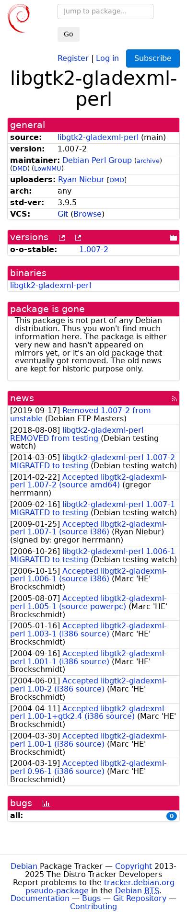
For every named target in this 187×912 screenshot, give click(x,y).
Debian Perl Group (97, 160)
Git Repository (139, 898)
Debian (24, 866)
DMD (19, 168)
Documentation (40, 898)
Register (73, 57)
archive (148, 160)
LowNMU (47, 168)
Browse (87, 214)
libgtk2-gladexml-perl (98, 137)
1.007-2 (93, 249)
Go (68, 34)
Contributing (93, 906)
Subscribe (153, 58)
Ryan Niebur (81, 179)
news (22, 398)
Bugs (91, 898)
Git (63, 214)
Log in (107, 57)
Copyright (133, 866)
